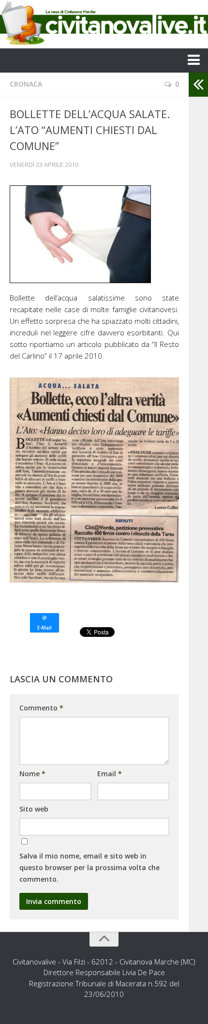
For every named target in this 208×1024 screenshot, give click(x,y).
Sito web (33, 808)
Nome (32, 773)
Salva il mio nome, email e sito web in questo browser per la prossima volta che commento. (89, 867)
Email (109, 773)
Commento (41, 707)
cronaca (26, 84)
